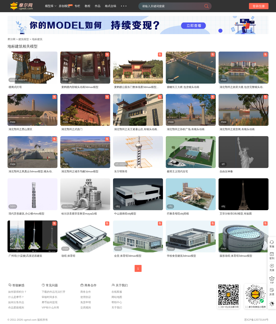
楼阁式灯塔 (15, 87)
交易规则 (85, 307)
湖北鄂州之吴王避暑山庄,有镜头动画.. (136, 129)
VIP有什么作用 (50, 307)
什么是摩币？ (16, 297)
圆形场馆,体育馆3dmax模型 (236, 255)
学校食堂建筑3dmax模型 (181, 255)
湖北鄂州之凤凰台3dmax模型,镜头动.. (31, 171)
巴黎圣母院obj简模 (178, 213)
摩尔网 (11, 39)
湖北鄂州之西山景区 (20, 129)
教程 (87, 6)
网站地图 (117, 297)
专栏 (77, 6)
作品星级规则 (16, 307)
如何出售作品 (16, 302)
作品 (97, 6)
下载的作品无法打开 (53, 291)
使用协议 (85, 297)
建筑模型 (23, 39)
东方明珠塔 (120, 171)
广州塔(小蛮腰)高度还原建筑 (25, 255)
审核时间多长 (49, 297)
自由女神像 (226, 171)
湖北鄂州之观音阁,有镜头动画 (237, 129)
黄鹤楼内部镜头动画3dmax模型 (79, 87)
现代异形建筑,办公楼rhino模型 (26, 213)
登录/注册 (259, 6)
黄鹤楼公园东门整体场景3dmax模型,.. (136, 87)
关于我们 (117, 307)
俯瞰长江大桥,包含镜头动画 (183, 87)
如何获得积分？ (17, 291)
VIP (272, 282)
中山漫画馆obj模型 (125, 213)
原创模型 (64, 6)
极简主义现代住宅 (177, 171)
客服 (271, 246)
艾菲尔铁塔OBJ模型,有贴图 (236, 213)
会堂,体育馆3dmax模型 (127, 255)
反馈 (271, 294)
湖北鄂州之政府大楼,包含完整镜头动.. (242, 87)
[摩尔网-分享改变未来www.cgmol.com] (26, 9)
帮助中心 (117, 302)
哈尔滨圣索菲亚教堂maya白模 (79, 213)
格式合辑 (110, 6)
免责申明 (85, 302)
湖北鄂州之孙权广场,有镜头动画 (185, 129)
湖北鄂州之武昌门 (71, 129)
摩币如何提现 (49, 302)
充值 (271, 270)
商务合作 (85, 291)
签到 (271, 258)
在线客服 (117, 291)
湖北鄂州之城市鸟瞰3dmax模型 (79, 171)
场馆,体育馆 (68, 255)
